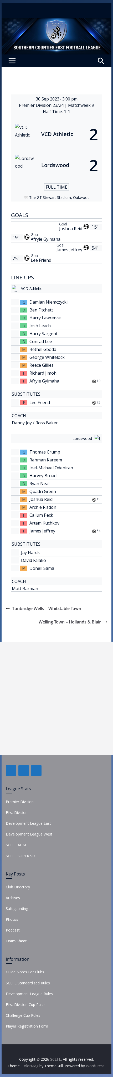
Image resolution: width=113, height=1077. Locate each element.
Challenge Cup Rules (23, 1015)
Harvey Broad (42, 476)
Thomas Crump (44, 452)
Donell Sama (41, 568)
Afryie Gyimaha (45, 239)
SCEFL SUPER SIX (20, 855)
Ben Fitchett (41, 310)
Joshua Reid (70, 228)
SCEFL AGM (16, 844)
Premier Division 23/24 (42, 105)
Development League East (28, 823)
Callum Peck (41, 515)
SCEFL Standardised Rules (28, 982)
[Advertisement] (56, 698)
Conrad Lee (40, 341)
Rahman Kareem (45, 460)
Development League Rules (29, 993)
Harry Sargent (43, 333)
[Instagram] (36, 770)
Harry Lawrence (45, 318)
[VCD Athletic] (56, 134)
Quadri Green (42, 491)
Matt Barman (25, 588)
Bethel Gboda (42, 349)
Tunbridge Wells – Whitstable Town (46, 608)
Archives (13, 897)
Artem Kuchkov (44, 523)
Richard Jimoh (42, 373)
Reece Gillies (41, 365)
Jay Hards (30, 552)
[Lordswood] (56, 165)
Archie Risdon (42, 507)
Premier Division (20, 801)
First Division (17, 812)
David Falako (33, 560)
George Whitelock (47, 357)
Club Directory (18, 886)
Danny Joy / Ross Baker (35, 423)
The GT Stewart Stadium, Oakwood (59, 197)
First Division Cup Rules (25, 1004)
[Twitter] (23, 770)
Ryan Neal (39, 483)
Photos (12, 919)
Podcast (13, 930)
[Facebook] (11, 770)
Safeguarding (17, 908)
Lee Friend (41, 260)
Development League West (29, 834)
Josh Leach (40, 326)
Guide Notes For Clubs (25, 971)
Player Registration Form (27, 1026)
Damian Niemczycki (48, 302)
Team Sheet (16, 940)
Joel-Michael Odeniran (51, 468)
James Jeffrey (69, 250)
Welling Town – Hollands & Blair (70, 622)
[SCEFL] (56, 21)
